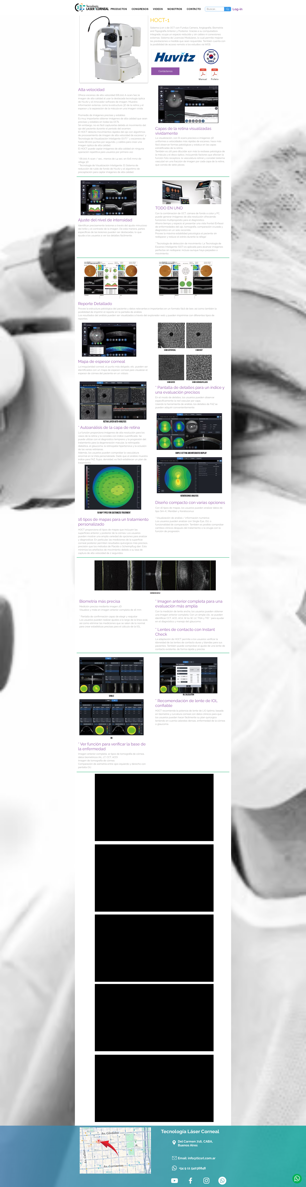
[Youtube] (174, 1181)
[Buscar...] (227, 9)
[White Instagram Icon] (206, 1181)
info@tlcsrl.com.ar (201, 1158)
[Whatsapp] (297, 1179)
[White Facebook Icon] (190, 1181)
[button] (119, 9)
